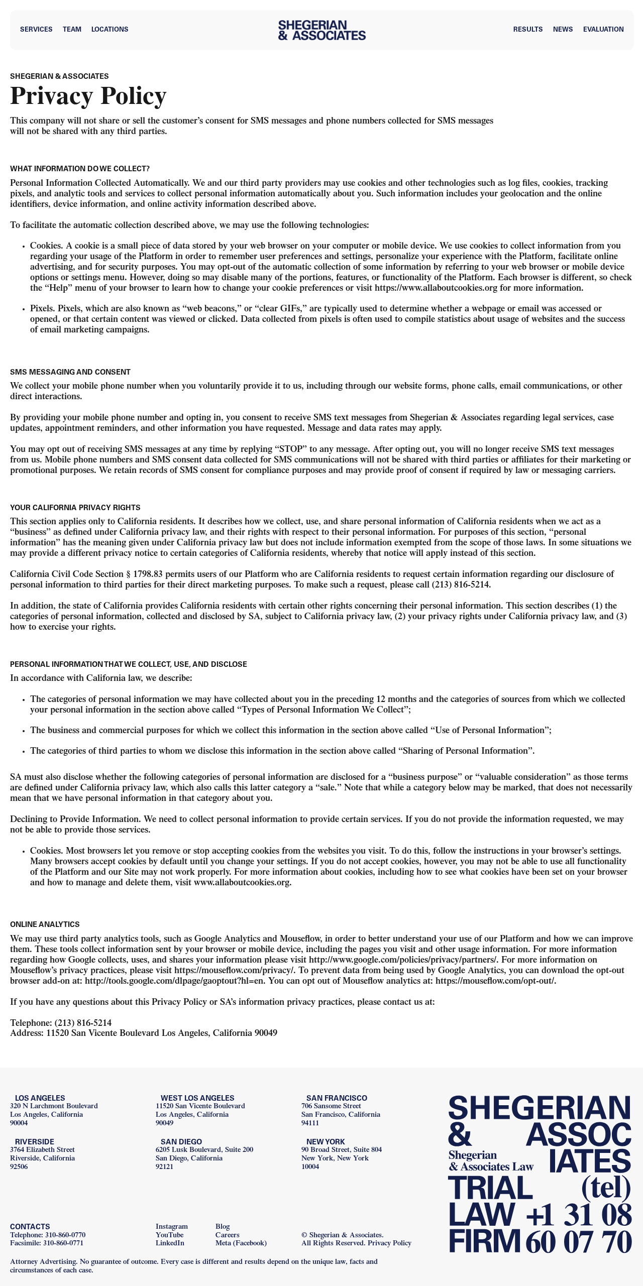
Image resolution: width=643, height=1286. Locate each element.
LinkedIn (170, 1244)
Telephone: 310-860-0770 (47, 1236)
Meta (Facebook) (241, 1244)
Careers (228, 1236)
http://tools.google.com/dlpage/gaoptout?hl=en (174, 982)
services (36, 30)
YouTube (169, 1236)
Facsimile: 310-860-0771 (46, 1244)
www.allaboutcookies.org (241, 883)
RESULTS (528, 30)
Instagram (172, 1227)
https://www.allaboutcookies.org (436, 289)
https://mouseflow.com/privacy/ (233, 971)
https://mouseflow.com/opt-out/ (495, 982)
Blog (223, 1227)
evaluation (603, 30)
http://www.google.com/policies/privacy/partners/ (402, 961)
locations (110, 30)
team (72, 30)
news (563, 30)
